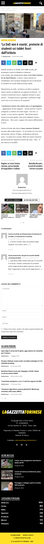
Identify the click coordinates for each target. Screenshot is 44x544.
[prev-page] (20, 222)
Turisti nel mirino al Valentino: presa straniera (21, 216)
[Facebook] (3, 62)
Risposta (10, 249)
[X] (9, 62)
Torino (8, 9)
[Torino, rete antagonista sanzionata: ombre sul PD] (7, 208)
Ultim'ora (5, 502)
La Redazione (15, 535)
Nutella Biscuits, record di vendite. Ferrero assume (35, 166)
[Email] (25, 62)
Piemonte (5, 523)
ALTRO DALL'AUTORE (31, 200)
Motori (4, 520)
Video (3, 509)
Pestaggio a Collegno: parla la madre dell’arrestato (36, 216)
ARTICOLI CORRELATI (13, 200)
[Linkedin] (19, 62)
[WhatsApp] (14, 62)
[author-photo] (22, 179)
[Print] (30, 62)
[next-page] (23, 222)
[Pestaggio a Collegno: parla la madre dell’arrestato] (36, 208)
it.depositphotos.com (22, 538)
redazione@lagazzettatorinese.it (26, 440)
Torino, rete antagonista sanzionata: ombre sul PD (7, 217)
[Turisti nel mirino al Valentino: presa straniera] (22, 208)
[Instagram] (22, 445)
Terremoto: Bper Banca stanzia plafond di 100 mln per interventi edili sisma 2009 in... (20, 390)
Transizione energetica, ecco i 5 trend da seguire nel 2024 (21, 381)
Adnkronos (5, 356)
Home (2, 9)
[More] (36, 62)
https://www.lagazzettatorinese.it (22, 190)
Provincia (4, 516)
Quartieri (14, 9)
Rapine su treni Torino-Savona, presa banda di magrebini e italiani (10, 166)
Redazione (6, 56)
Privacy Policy (28, 535)
